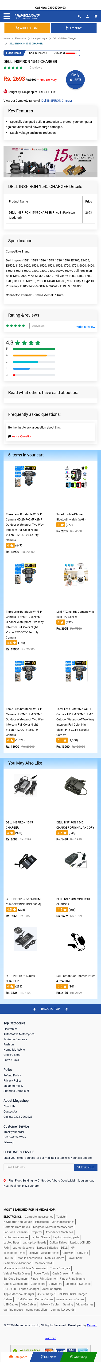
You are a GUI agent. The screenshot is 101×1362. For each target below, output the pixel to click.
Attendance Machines (59, 1232)
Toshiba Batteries (14, 1253)
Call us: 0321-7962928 (18, 1116)
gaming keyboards (62, 1309)
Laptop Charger (39, 38)
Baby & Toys (11, 1060)
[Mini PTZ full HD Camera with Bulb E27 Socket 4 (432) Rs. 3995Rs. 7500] (76, 604)
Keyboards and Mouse (18, 1222)
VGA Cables (28, 1304)
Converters (55, 1283)
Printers (77, 1273)
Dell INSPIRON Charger (64, 38)
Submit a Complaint (16, 1091)
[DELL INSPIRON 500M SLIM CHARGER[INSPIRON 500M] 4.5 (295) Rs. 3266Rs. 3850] (25, 891)
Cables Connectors (15, 1283)
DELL (64, 1247)
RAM (6, 1247)
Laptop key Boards (34, 1242)
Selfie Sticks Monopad (17, 1263)
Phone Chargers (60, 1268)
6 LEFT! (75, 80)
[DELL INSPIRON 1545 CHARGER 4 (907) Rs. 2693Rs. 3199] (25, 815)
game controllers (36, 1309)
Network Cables (50, 1304)
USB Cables (11, 1304)
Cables (8, 1299)
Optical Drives (58, 1242)
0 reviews (36, 67)
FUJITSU (9, 1258)
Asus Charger (45, 1294)
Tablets (61, 1216)
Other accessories (63, 1222)
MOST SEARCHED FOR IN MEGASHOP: (29, 1209)
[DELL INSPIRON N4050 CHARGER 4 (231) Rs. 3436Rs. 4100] (25, 968)
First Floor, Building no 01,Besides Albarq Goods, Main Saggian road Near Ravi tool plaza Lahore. (49, 1183)
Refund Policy (12, 1075)
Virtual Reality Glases (17, 1273)
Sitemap (9, 1142)
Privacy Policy (12, 1080)
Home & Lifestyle (14, 1049)
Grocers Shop (12, 1054)
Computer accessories (39, 1216)
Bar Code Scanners (15, 1232)
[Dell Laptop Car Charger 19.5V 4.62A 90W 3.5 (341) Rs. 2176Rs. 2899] (76, 968)
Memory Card (43, 1263)
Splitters (71, 1283)
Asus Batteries (50, 1253)
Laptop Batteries (47, 1247)
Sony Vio (82, 1253)
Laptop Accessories (16, 1237)
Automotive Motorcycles (19, 1034)
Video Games (84, 1304)
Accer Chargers (52, 1289)
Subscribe (85, 1167)
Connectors (38, 1283)
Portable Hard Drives (17, 1227)
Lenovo (33, 1253)
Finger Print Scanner (44, 1278)
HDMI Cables (24, 1299)
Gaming (68, 1304)
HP (73, 1247)
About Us (9, 1106)
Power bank (74, 1258)
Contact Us (11, 1111)
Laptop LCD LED (80, 1242)
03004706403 (57, 7)
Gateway (68, 1253)
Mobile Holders (54, 1258)
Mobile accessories (30, 1258)
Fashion (9, 1044)
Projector (36, 1232)
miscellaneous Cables (70, 1299)
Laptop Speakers (23, 1247)
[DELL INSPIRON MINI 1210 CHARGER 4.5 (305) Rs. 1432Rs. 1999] (76, 891)
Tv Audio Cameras (15, 1039)
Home (7, 38)
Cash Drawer (60, 1273)
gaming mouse (13, 1309)
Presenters (42, 1222)
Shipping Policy (13, 1085)
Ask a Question (21, 436)
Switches (84, 1283)
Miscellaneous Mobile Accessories (25, 1268)
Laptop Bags (11, 1242)
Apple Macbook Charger (19, 1294)
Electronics (20, 38)
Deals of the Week (15, 1137)
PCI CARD (10, 1289)
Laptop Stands (40, 1237)
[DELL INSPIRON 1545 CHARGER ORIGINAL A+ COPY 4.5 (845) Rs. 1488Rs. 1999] (76, 815)
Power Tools (41, 1273)
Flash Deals (13, 53)
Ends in (32, 53)
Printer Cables (44, 1299)
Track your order (14, 1132)
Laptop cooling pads (66, 1237)
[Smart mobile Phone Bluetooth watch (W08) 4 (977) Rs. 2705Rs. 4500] (76, 507)
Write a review (85, 327)
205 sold (59, 53)
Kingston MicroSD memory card (53, 1227)
